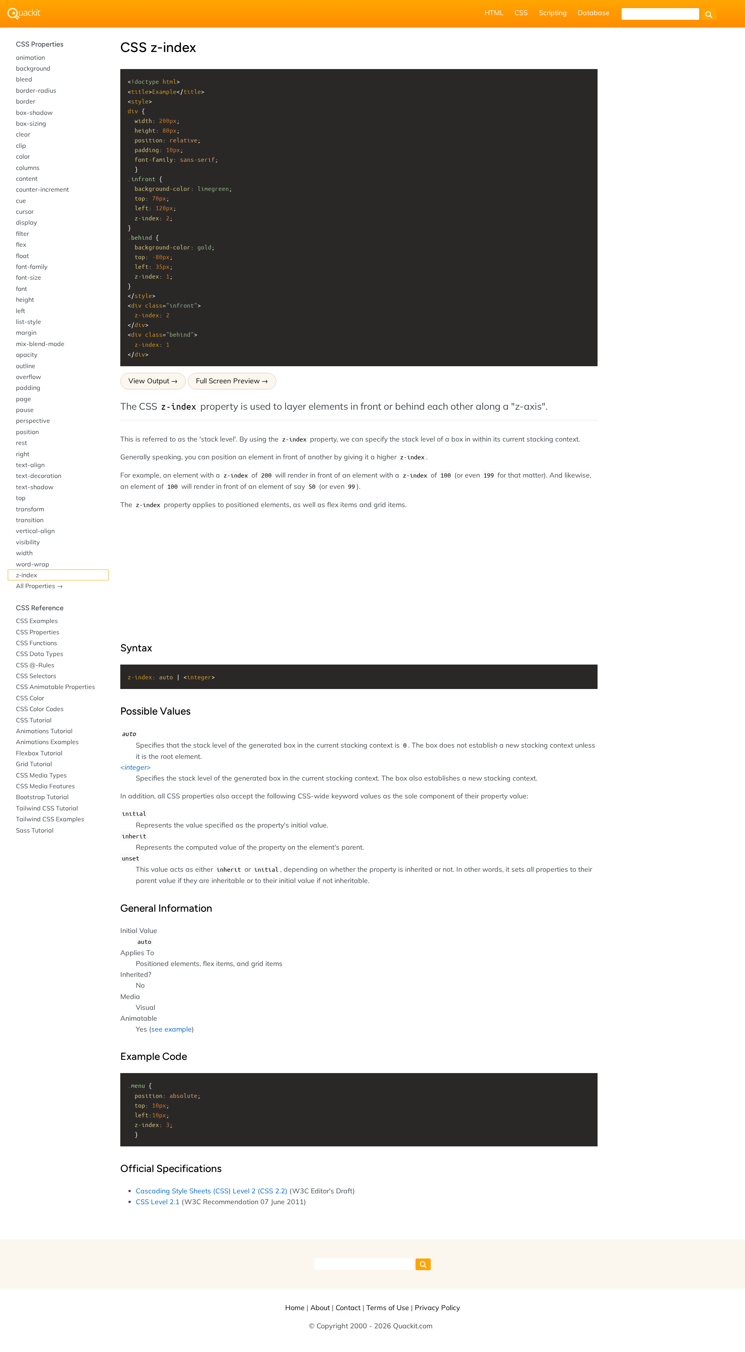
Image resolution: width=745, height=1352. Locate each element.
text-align (30, 465)
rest (21, 443)
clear (23, 134)
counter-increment (42, 189)
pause (25, 410)
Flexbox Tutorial (39, 753)
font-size (28, 277)
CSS (521, 12)
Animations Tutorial (44, 731)
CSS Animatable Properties (55, 687)
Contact (348, 1307)
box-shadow (34, 112)
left (20, 311)
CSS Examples (37, 621)
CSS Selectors (36, 676)
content (27, 178)
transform (30, 509)
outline (25, 366)
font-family (32, 266)
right (22, 454)
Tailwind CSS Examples (50, 819)
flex (21, 244)
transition (29, 520)
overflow (28, 377)
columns (28, 167)
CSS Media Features (45, 786)
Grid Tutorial (34, 764)
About (320, 1307)
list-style (28, 321)
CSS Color (30, 698)
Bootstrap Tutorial (42, 797)
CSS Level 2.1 (158, 1201)
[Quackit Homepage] (24, 13)
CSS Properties (39, 44)
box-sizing (31, 123)
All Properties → (39, 586)
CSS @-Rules (35, 665)
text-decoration (38, 476)
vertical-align (35, 531)
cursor (25, 211)
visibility (28, 542)
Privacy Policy (437, 1307)
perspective (33, 420)
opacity (27, 354)
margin (26, 332)
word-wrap (32, 564)
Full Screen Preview (228, 380)
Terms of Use (387, 1307)
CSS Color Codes (40, 709)
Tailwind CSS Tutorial (47, 808)
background (33, 68)
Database (594, 12)
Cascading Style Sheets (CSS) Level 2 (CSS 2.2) (212, 1190)
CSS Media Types (41, 775)
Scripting (553, 12)
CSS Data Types (39, 654)
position (27, 432)
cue (21, 200)
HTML (494, 12)
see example (171, 1029)
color (23, 156)
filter (22, 233)
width (24, 553)
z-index (26, 575)
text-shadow (35, 487)
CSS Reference (40, 608)
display (26, 222)
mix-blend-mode (40, 344)
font (21, 289)
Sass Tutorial (35, 830)
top (21, 498)
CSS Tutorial (34, 720)
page (23, 399)
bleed (24, 79)
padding (28, 387)
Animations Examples (47, 742)
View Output (148, 380)
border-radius (36, 90)
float (22, 256)
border (25, 101)
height (25, 299)
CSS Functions (36, 643)
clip (21, 145)
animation (30, 57)
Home (295, 1307)
